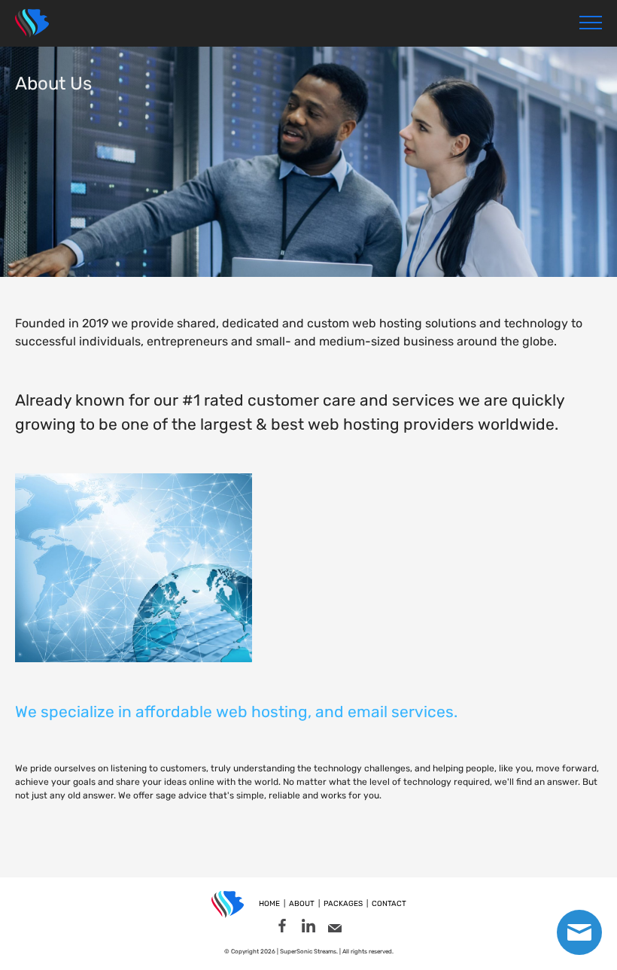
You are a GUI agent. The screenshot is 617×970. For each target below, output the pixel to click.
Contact (389, 903)
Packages (343, 903)
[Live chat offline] (579, 932)
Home (269, 903)
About (302, 903)
